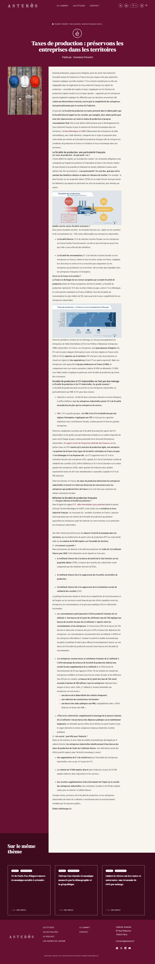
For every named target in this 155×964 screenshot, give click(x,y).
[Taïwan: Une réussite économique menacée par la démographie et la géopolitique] (76, 890)
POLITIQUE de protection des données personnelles (78, 956)
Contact (94, 6)
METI (85, 131)
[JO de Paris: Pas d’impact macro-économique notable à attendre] (29, 890)
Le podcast (48, 936)
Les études (79, 6)
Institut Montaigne (70, 131)
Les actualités (50, 932)
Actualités (58, 24)
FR (133, 6)
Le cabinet (62, 6)
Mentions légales (51, 956)
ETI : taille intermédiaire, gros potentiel (89, 504)
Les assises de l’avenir (54, 941)
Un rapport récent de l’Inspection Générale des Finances (87, 443)
